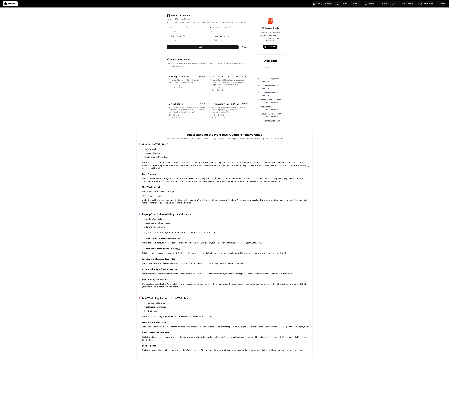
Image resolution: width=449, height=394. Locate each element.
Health (397, 4)
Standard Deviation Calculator (269, 87)
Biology (357, 4)
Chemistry (343, 4)
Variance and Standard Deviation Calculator (271, 101)
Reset (246, 47)
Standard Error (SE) (174, 36)
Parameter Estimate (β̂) (176, 27)
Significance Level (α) (218, 36)
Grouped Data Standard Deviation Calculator (271, 115)
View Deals (272, 47)
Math (318, 4)
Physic (329, 4)
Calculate (202, 47)
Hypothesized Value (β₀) (219, 27)
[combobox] (216, 40)
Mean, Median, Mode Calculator (270, 80)
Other (442, 4)
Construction (428, 4)
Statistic (371, 4)
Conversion (411, 4)
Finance (384, 4)
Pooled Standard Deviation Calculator (270, 108)
